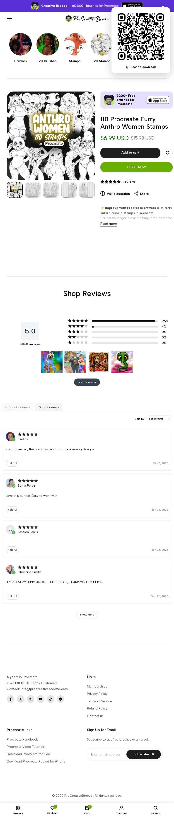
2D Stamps (102, 61)
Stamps (74, 61)
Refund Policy (97, 708)
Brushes (20, 61)
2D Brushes (47, 61)
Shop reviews (49, 407)
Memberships (97, 686)
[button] (167, 153)
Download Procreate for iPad (28, 754)
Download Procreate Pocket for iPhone (36, 761)
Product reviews (17, 407)
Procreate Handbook (22, 739)
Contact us (95, 716)
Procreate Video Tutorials (26, 747)
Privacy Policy (97, 694)
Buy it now (136, 167)
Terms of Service (99, 701)
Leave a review (87, 382)
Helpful (12, 463)
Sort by (139, 418)
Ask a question (118, 194)
